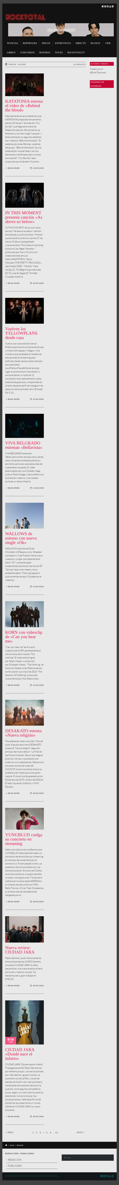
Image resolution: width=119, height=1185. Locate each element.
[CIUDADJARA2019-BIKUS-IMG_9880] (24, 929)
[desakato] (24, 713)
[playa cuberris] (24, 311)
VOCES (59, 52)
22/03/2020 (38, 283)
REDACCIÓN (14, 1160)
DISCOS (46, 43)
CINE (108, 43)
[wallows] (24, 516)
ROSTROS (44, 52)
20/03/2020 (38, 793)
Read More (14, 168)
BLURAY (95, 43)
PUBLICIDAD (15, 1166)
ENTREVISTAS (63, 43)
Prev (10, 1132)
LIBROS (11, 52)
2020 (12, 1145)
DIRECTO (81, 43)
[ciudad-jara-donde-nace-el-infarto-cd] (24, 1022)
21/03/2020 (38, 399)
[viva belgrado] (24, 426)
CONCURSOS (27, 52)
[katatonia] (24, 84)
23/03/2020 (38, 168)
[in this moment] (24, 195)
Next (80, 1132)
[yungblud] (24, 819)
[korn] (24, 614)
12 (56, 1132)
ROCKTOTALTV (76, 52)
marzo (20, 1145)
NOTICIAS (12, 43)
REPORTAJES (30, 43)
